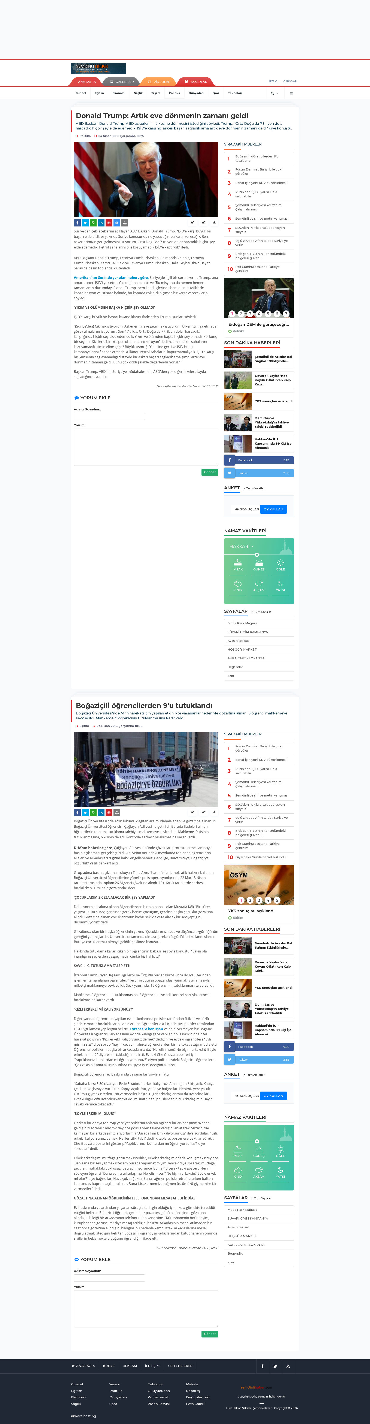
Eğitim (99, 93)
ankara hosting (83, 1416)
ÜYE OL (274, 81)
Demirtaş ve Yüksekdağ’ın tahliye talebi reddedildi (272, 422)
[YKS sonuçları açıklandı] (238, 401)
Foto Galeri (195, 1404)
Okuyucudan (159, 1391)
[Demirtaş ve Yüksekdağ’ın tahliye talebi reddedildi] (238, 422)
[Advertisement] (185, 29)
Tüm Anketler (255, 488)
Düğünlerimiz (198, 1397)
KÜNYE (109, 1366)
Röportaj (193, 1391)
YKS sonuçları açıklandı (273, 401)
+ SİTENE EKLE (180, 1366)
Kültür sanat (158, 1397)
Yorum (79, 425)
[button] (243, 546)
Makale (192, 1384)
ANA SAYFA (87, 82)
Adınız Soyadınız (87, 409)
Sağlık (138, 93)
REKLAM (130, 1366)
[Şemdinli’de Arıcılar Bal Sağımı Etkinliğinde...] (238, 359)
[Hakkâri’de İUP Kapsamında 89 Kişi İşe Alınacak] (238, 444)
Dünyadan (196, 93)
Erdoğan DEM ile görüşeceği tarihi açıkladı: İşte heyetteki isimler (259, 324)
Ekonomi (119, 93)
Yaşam (155, 93)
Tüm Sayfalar (262, 611)
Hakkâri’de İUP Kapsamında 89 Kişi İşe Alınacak (273, 443)
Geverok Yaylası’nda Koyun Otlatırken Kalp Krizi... (273, 380)
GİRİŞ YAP (290, 81)
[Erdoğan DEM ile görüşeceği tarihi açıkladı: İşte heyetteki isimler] (259, 301)
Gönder (210, 472)
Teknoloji (235, 93)
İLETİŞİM (152, 1366)
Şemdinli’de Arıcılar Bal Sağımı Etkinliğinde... (273, 359)
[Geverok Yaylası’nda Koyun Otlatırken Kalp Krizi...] (238, 380)
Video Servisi (159, 1404)
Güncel (81, 93)
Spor (215, 93)
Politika (174, 93)
